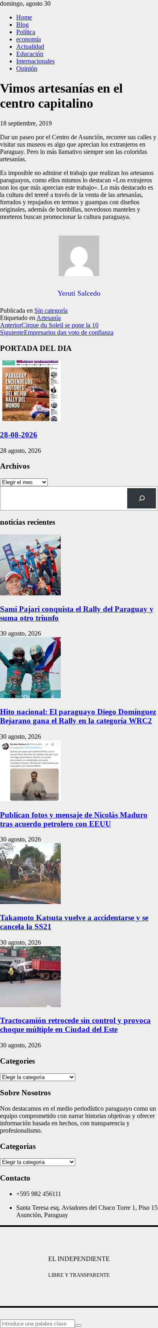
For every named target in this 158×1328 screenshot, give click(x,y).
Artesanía (48, 317)
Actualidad (30, 46)
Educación (29, 53)
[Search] (141, 498)
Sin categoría (51, 310)
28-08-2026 (18, 434)
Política (25, 31)
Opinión (26, 68)
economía (28, 39)
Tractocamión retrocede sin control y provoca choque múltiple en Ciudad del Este (75, 1025)
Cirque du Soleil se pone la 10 (49, 325)
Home (24, 17)
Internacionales (35, 61)
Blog (22, 24)
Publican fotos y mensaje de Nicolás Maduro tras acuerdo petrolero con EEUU (73, 819)
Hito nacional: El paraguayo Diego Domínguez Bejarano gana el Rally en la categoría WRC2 (78, 716)
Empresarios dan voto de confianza (56, 332)
